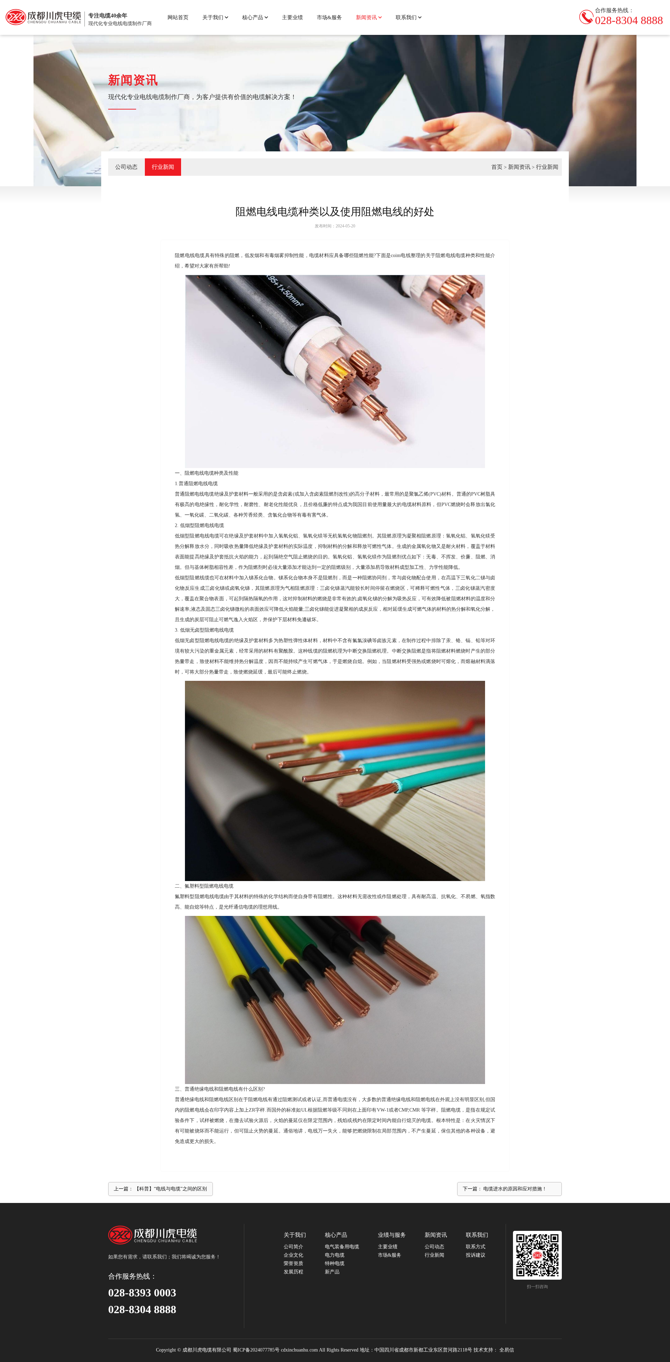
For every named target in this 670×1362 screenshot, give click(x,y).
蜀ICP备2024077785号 (256, 1350)
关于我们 (212, 17)
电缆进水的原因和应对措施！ (515, 1188)
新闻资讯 (366, 17)
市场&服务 (329, 17)
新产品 (332, 1271)
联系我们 (406, 17)
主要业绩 (292, 17)
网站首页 (178, 17)
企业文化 (293, 1255)
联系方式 (475, 1246)
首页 (496, 167)
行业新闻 (547, 167)
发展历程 (293, 1271)
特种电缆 (334, 1263)
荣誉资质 (293, 1263)
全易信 (506, 1350)
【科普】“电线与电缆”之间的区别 (170, 1188)
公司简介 (293, 1246)
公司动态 (126, 167)
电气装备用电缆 (342, 1246)
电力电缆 (334, 1255)
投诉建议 (475, 1255)
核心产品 (252, 17)
